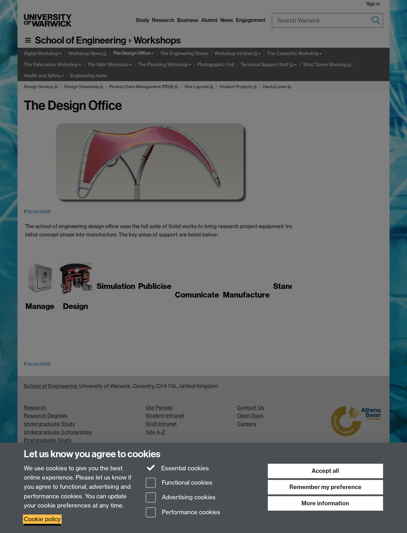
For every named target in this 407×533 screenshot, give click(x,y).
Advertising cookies (188, 497)
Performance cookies (190, 512)
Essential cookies (184, 468)
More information (325, 503)
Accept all (325, 470)
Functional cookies (186, 482)
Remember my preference (325, 487)
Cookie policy (42, 519)
